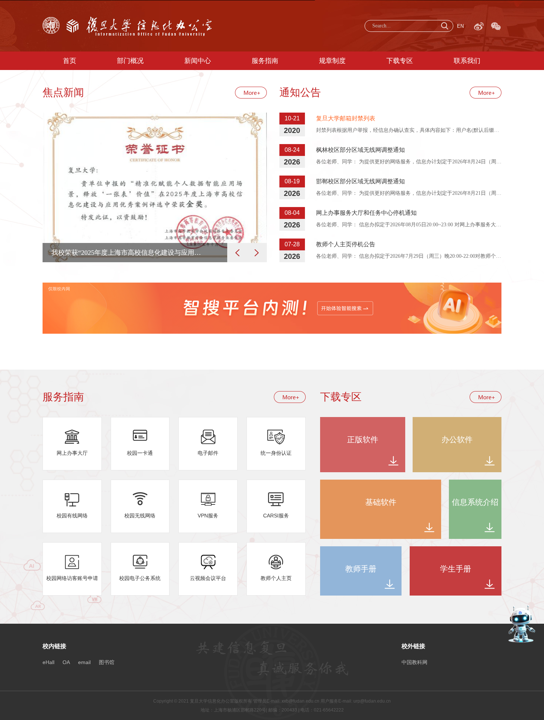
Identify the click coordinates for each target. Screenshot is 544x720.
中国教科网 (414, 662)
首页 (69, 60)
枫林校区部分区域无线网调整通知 (360, 150)
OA (66, 662)
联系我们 (467, 60)
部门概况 (130, 60)
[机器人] (522, 607)
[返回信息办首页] (127, 19)
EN (460, 26)
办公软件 (457, 439)
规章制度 (332, 60)
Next (256, 252)
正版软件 (362, 439)
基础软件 (380, 502)
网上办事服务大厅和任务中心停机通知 (366, 213)
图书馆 (106, 662)
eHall (48, 662)
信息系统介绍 (475, 502)
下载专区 (399, 60)
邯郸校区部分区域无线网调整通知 (360, 181)
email (84, 662)
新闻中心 (197, 60)
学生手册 (455, 568)
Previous (237, 252)
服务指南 (265, 60)
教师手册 (360, 568)
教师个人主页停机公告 (345, 244)
